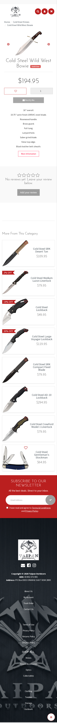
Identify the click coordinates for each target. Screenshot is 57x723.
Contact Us (28, 609)
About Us (28, 591)
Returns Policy (28, 636)
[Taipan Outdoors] (15, 11)
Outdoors (28, 709)
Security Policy (28, 642)
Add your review (28, 192)
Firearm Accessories (28, 664)
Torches (28, 697)
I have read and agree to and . (30, 509)
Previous (8, 44)
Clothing (28, 691)
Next (48, 44)
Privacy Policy (31, 510)
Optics (28, 670)
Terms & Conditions (41, 507)
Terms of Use (28, 624)
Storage (28, 703)
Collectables (28, 675)
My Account (29, 597)
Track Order (29, 603)
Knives (28, 658)
